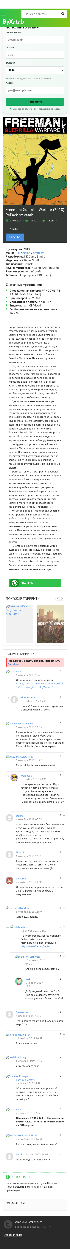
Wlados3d (26, 775)
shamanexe (27, 723)
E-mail (9, 83)
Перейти (13, 664)
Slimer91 (21, 878)
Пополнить (35, 101)
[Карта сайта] (49, 1226)
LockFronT (26, 908)
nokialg (21, 1057)
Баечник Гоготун (25, 1080)
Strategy (38, 253)
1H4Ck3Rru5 (30, 1135)
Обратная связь (13, 1235)
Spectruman (22, 1012)
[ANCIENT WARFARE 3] (50, 624)
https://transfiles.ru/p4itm (35, 946)
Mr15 (19, 1154)
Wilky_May (27, 756)
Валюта (10, 63)
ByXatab (13, 21)
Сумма (10, 47)
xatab (19, 671)
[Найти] (63, 14)
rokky (28, 979)
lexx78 (20, 815)
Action (26, 253)
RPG (17, 253)
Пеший (20, 852)
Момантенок (28, 697)
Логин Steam (13, 32)
